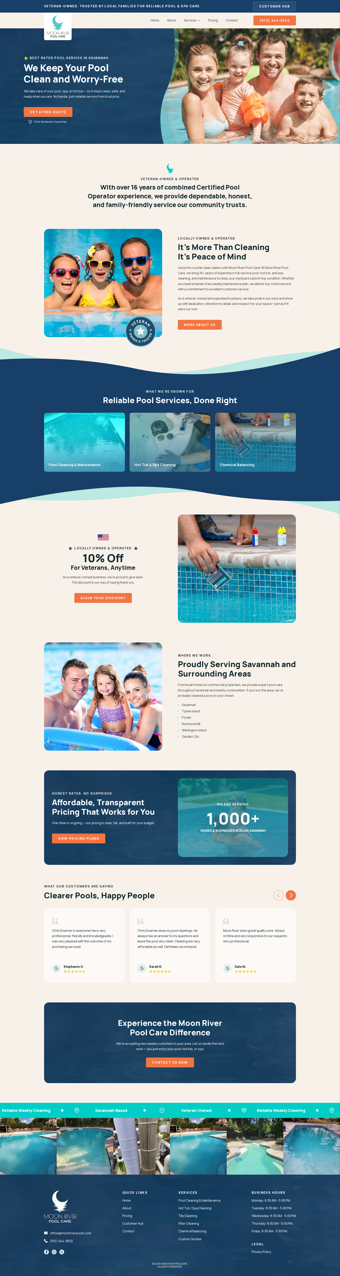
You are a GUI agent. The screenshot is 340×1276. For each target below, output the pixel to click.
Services (190, 20)
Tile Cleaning (187, 1216)
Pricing (213, 20)
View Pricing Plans (78, 838)
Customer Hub (274, 6)
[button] (291, 895)
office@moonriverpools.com (70, 1233)
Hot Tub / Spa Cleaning (194, 1208)
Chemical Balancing (192, 1231)
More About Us (200, 325)
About (171, 20)
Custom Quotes (190, 1239)
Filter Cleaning (188, 1223)
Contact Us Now (170, 1062)
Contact (232, 20)
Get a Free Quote (48, 112)
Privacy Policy (261, 1252)
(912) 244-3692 (275, 20)
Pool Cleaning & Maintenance (199, 1200)
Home (155, 20)
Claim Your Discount (103, 598)
